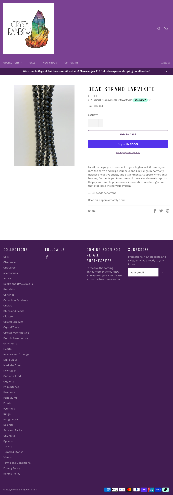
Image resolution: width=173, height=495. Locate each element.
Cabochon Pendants (15, 300)
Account (165, 62)
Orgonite (8, 381)
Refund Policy (11, 473)
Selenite (8, 424)
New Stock (50, 62)
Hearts (7, 348)
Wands (7, 457)
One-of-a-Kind (12, 376)
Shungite (9, 435)
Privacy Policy (11, 468)
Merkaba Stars (12, 365)
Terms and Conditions (17, 462)
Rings (6, 414)
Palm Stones (11, 386)
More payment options (128, 152)
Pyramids (9, 408)
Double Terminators (15, 338)
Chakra (7, 305)
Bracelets (9, 289)
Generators (10, 343)
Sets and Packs (12, 430)
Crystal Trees (11, 327)
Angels (7, 278)
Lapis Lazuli (10, 359)
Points (7, 403)
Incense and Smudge (16, 354)
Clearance (9, 262)
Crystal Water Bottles (16, 332)
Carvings (8, 294)
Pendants (9, 392)
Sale (32, 62)
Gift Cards (72, 62)
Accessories (10, 273)
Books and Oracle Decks (18, 283)
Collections (11, 62)
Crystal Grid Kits (13, 321)
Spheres (8, 441)
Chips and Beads (13, 311)
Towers (7, 446)
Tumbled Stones (13, 451)
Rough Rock (10, 419)
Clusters (8, 316)
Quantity (93, 115)
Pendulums (10, 397)
